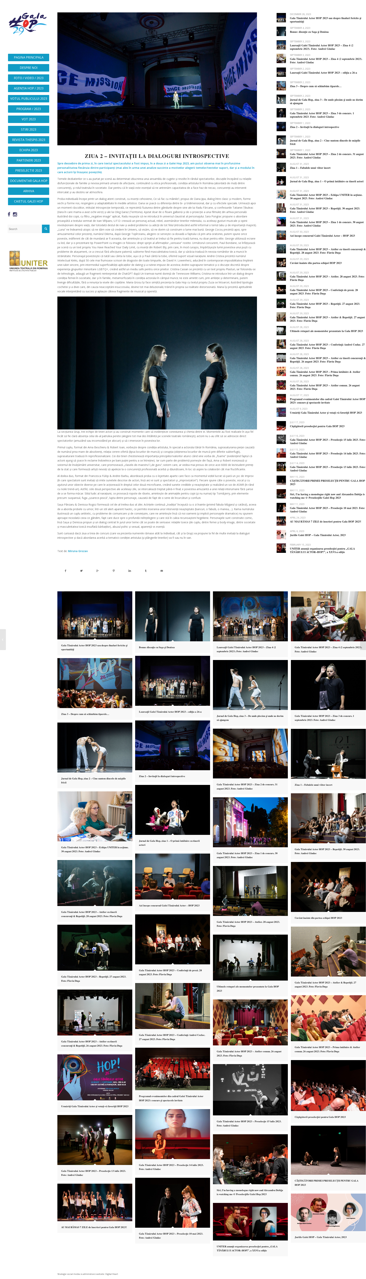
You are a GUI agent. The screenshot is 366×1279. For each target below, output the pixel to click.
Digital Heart (111, 1274)
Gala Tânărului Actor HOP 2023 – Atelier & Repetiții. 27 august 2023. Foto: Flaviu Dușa (327, 319)
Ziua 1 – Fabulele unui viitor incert (310, 168)
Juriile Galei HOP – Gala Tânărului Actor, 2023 (318, 535)
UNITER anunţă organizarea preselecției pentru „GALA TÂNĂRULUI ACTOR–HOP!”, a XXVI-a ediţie (322, 550)
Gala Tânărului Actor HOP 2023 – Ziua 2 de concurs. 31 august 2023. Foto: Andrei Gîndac (327, 155)
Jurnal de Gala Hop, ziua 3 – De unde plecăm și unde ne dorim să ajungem (326, 101)
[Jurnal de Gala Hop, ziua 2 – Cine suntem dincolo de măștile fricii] (3, 639)
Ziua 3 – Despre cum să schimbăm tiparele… (316, 86)
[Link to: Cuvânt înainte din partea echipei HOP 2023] (281, 262)
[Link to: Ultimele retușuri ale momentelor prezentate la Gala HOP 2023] (281, 330)
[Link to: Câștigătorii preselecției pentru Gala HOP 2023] (281, 425)
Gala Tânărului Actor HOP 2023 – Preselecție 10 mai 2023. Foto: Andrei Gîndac (327, 509)
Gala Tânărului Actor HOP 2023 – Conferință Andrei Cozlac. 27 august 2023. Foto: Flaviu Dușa (327, 346)
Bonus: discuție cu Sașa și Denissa (309, 32)
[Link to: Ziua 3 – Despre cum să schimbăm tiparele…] (281, 85)
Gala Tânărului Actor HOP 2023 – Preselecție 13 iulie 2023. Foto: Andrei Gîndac (328, 468)
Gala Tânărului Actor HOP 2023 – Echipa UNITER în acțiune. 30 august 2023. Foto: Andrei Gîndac (326, 196)
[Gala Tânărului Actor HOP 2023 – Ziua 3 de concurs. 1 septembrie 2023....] (363, 639)
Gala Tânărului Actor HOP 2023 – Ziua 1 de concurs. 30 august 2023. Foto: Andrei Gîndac (327, 224)
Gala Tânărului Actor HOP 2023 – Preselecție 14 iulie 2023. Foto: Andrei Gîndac (328, 455)
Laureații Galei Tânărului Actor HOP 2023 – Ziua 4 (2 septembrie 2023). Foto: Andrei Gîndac (321, 47)
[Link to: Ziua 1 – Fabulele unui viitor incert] (281, 167)
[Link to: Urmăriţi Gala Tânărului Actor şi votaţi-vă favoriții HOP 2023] (281, 412)
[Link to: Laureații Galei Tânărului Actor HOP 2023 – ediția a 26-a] (281, 72)
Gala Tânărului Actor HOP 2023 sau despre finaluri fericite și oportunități (325, 19)
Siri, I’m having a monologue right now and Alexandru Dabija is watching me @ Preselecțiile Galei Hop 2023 (327, 496)
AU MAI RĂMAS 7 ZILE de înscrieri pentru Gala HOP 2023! (325, 521)
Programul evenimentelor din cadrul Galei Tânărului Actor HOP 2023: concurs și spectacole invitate (327, 400)
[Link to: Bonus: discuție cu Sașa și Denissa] (281, 31)
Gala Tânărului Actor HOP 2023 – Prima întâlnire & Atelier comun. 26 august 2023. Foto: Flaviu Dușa (325, 373)
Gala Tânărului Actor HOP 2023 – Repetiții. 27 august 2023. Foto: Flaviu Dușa (325, 305)
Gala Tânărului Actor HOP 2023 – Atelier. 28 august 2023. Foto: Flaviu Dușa (327, 278)
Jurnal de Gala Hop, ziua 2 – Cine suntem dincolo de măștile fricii (325, 142)
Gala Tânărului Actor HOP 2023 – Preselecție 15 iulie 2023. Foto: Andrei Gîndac (328, 441)
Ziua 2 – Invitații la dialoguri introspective (314, 127)
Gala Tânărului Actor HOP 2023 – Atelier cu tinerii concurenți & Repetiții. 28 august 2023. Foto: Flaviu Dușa (328, 251)
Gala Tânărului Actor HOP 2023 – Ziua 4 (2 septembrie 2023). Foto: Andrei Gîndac (326, 60)
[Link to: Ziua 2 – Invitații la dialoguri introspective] (281, 126)
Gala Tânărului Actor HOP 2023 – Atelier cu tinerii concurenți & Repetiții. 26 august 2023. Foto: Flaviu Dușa (328, 359)
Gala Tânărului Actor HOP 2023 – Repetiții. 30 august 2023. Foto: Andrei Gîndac (325, 210)
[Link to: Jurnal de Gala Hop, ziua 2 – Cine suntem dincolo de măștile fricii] (281, 140)
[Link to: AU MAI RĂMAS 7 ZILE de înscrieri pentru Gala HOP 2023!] (281, 521)
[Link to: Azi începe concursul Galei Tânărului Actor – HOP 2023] (281, 235)
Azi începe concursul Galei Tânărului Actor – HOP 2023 (322, 236)
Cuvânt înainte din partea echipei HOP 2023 (316, 263)
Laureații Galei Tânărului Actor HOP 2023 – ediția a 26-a (323, 73)
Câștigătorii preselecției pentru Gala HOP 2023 (317, 426)
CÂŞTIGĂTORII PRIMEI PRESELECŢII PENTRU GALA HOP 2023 (327, 482)
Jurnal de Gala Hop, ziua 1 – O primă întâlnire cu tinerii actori (327, 181)
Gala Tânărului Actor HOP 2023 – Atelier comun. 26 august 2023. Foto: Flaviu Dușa (325, 387)
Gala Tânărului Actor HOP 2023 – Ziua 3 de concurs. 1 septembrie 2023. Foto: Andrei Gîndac (322, 115)
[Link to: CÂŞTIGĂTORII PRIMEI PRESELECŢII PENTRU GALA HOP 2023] (281, 480)
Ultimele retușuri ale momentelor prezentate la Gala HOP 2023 (326, 331)
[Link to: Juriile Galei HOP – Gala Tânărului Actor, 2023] (281, 534)
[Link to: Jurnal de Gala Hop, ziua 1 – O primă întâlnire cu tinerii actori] (281, 181)
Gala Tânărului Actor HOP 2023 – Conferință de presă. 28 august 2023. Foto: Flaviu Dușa (324, 291)
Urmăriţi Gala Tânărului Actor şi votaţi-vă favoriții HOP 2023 (326, 413)
